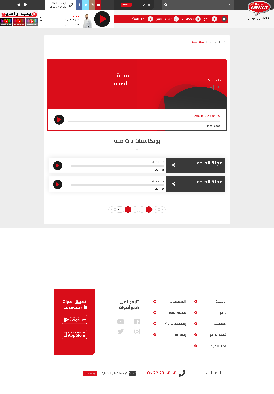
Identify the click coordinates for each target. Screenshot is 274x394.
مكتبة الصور (177, 312)
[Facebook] (79, 5)
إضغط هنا (90, 373)
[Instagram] (92, 5)
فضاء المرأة (139, 18)
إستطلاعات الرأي (175, 323)
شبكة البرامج (164, 18)
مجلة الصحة (210, 162)
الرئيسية (221, 301)
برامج (207, 18)
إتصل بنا (180, 334)
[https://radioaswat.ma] (224, 42)
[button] (166, 5)
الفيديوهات (178, 301)
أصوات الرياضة (71, 19)
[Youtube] (98, 5)
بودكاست (188, 18)
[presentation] (40, 17)
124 (120, 209)
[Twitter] (85, 5)
